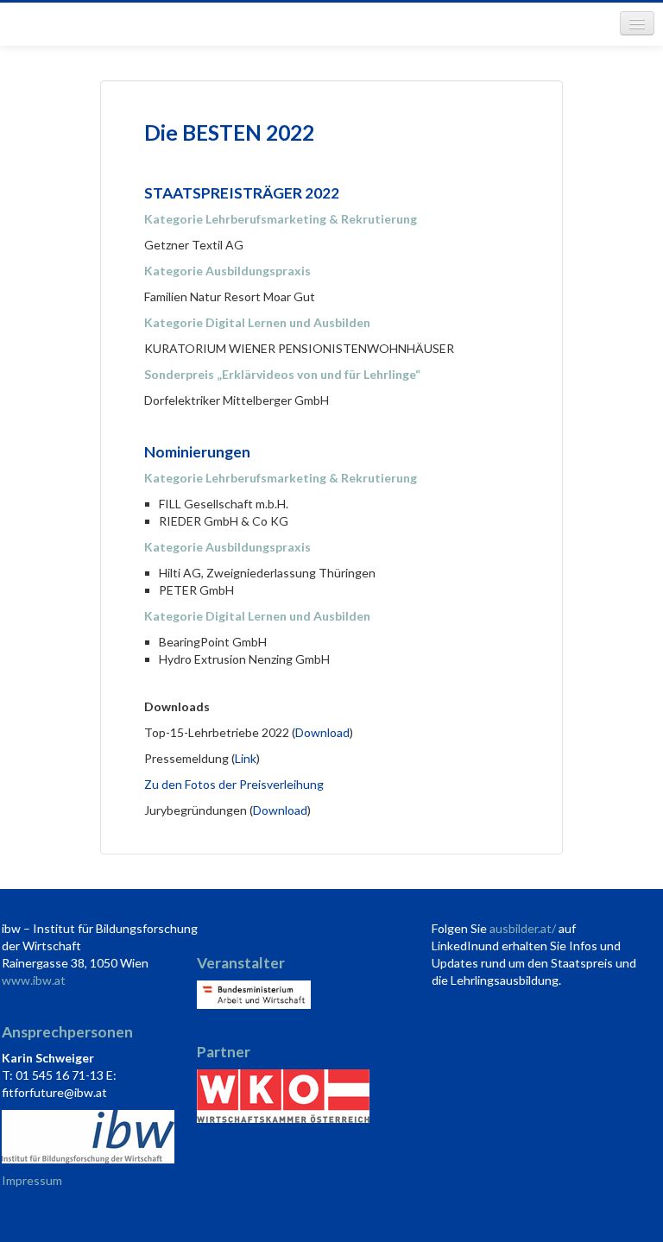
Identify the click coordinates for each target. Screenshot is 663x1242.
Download (322, 732)
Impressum (32, 1180)
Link (245, 758)
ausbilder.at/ (522, 928)
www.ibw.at (34, 980)
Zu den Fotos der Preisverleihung (234, 784)
